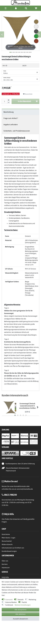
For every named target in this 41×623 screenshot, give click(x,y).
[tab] (20, 112)
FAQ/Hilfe (5, 577)
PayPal (24, 602)
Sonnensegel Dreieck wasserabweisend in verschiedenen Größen (27, 406)
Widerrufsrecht (7, 544)
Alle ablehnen (20, 614)
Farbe (4, 70)
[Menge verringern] (8, 102)
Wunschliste (28, 94)
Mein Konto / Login (8, 538)
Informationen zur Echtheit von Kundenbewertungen (13, 549)
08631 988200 (10, 494)
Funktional (9, 605)
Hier (3, 519)
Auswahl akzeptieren (20, 619)
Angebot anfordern (11, 124)
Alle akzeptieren (20, 610)
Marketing (32, 599)
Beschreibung (9, 112)
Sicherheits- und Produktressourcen (17, 131)
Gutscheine (6, 534)
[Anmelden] (16, 8)
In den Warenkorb (24, 101)
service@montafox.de (25, 489)
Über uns (5, 561)
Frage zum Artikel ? (11, 118)
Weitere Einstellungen (23, 605)
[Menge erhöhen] (8, 100)
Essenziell (9, 599)
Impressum (6, 567)
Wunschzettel (7, 541)
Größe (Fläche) (6, 77)
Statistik (20, 599)
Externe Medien (11, 602)
